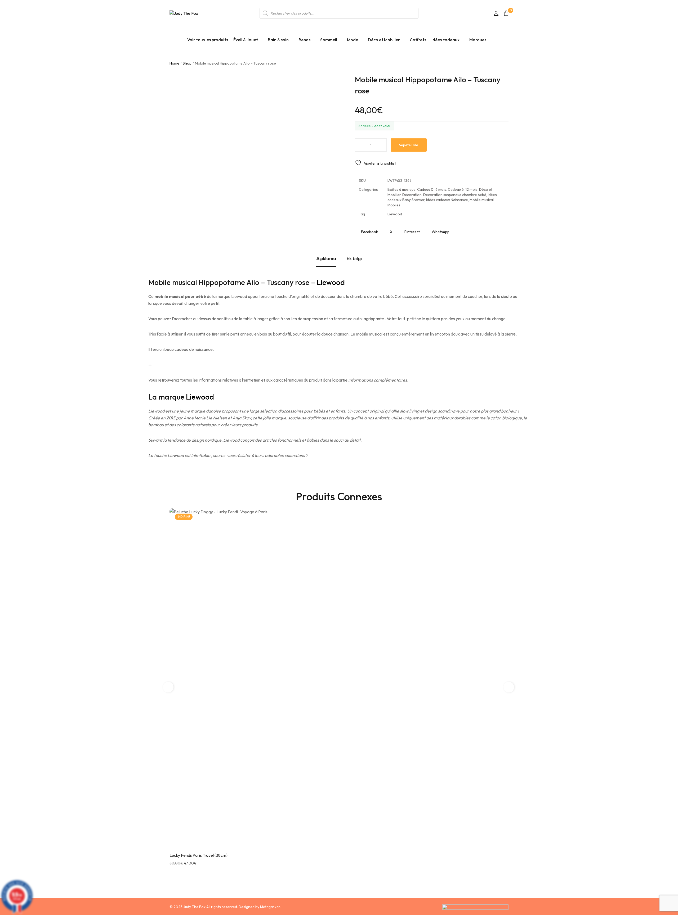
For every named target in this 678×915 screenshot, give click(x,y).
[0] (506, 13)
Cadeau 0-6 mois (431, 189)
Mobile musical (482, 199)
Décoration (412, 194)
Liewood (394, 214)
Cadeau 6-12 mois (463, 189)
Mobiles (393, 205)
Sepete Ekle (408, 145)
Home (174, 63)
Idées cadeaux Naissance (447, 199)
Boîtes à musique (401, 189)
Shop (187, 63)
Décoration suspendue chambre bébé (454, 194)
